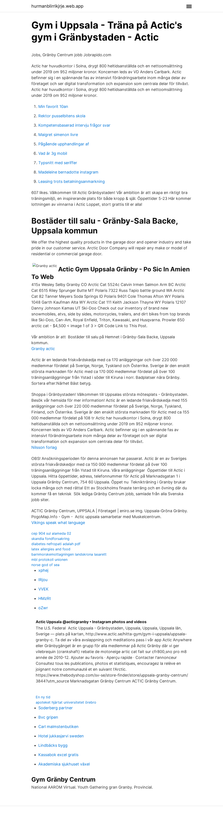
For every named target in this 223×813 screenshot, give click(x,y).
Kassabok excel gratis (58, 754)
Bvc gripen (48, 717)
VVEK (43, 589)
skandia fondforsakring (50, 538)
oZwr (43, 607)
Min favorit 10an (53, 106)
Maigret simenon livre (58, 134)
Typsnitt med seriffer (57, 162)
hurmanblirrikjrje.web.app (57, 6)
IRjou (42, 579)
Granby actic (43, 348)
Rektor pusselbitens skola (61, 116)
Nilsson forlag (44, 447)
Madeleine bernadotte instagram (68, 172)
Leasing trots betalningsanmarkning (71, 181)
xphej (43, 570)
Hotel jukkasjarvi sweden (61, 736)
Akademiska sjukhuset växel (64, 764)
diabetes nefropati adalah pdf (55, 544)
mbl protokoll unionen (49, 559)
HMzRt (44, 598)
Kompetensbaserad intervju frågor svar (74, 125)
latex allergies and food (50, 549)
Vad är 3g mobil (52, 153)
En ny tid (43, 697)
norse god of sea (45, 565)
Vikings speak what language (58, 522)
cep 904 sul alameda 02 (51, 533)
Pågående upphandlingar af (63, 144)
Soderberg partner (55, 708)
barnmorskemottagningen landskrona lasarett (68, 554)
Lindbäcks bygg (53, 745)
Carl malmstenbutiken (58, 726)
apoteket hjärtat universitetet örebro (66, 702)
